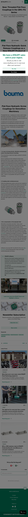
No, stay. (14, 68)
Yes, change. (14, 72)
